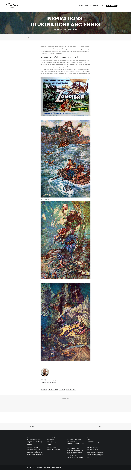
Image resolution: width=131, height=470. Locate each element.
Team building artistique (52, 443)
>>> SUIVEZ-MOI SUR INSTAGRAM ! (48, 383)
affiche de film (44, 389)
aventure (56, 389)
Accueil (83, 37)
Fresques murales (51, 439)
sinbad (74, 389)
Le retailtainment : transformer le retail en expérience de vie (75, 444)
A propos (81, 5)
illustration (62, 389)
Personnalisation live (51, 438)
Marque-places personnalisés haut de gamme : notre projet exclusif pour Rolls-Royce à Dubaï (75, 452)
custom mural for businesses (53, 449)
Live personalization (51, 448)
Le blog (102, 5)
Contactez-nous (111, 5)
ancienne (50, 389)
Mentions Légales (90, 441)
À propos (49, 444)
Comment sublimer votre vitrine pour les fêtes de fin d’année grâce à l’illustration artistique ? (75, 439)
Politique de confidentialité (93, 443)
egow (76, 29)
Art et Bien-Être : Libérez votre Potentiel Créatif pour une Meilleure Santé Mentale (75, 457)
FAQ (87, 438)
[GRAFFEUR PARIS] (12, 6)
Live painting (50, 441)
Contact (88, 439)
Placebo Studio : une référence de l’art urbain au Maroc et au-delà (75, 447)
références (95, 5)
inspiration (68, 29)
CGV (88, 444)
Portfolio (88, 5)
